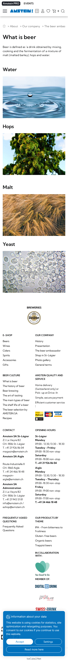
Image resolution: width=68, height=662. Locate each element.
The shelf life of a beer (15, 404)
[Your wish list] (48, 11)
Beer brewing (10, 390)
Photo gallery (43, 360)
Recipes (7, 418)
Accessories (9, 360)
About (14, 26)
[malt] (34, 215)
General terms (43, 364)
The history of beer (13, 386)
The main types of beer (16, 400)
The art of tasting (12, 395)
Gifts (5, 364)
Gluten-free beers (45, 536)
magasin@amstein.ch (15, 451)
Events (29, 3)
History (39, 341)
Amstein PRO (11, 3)
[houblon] (34, 154)
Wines (6, 346)
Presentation (42, 346)
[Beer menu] (37, 11)
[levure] (34, 272)
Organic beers (43, 540)
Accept (20, 641)
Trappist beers (43, 545)
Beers (6, 341)
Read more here (34, 649)
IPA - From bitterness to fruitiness (49, 529)
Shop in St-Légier (45, 355)
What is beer (10, 381)
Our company (31, 26)
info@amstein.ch (12, 503)
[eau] (34, 97)
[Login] (43, 11)
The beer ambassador (48, 350)
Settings (48, 641)
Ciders (6, 350)
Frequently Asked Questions (13, 528)
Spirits (6, 355)
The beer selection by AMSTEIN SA (15, 411)
